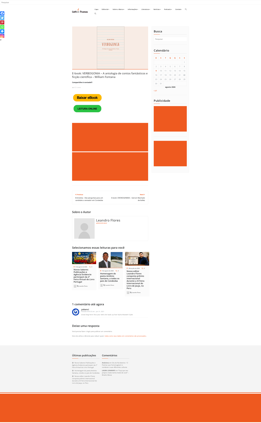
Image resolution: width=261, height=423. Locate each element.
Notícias (157, 9)
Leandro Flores (83, 286)
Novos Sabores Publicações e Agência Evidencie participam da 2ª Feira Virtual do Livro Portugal (84, 275)
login (88, 331)
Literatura (145, 9)
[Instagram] (2, 36)
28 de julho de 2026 (134, 268)
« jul (155, 90)
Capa (96, 9)
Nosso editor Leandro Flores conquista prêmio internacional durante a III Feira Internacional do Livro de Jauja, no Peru (135, 280)
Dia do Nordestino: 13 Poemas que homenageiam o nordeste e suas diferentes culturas (115, 365)
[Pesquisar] (95, 13)
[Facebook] (2, 13)
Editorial (105, 9)
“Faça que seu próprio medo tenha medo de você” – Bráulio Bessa (115, 372)
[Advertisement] (110, 137)
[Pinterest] (2, 22)
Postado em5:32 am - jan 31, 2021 (92, 311)
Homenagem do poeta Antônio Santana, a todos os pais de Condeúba (109, 277)
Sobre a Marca (118, 9)
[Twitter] (2, 18)
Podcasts (167, 9)
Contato (178, 9)
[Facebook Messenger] (2, 31)
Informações (132, 9)
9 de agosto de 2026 (81, 267)
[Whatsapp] (2, 27)
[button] (186, 9)
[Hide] (1, 40)
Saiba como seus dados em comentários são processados (125, 336)
